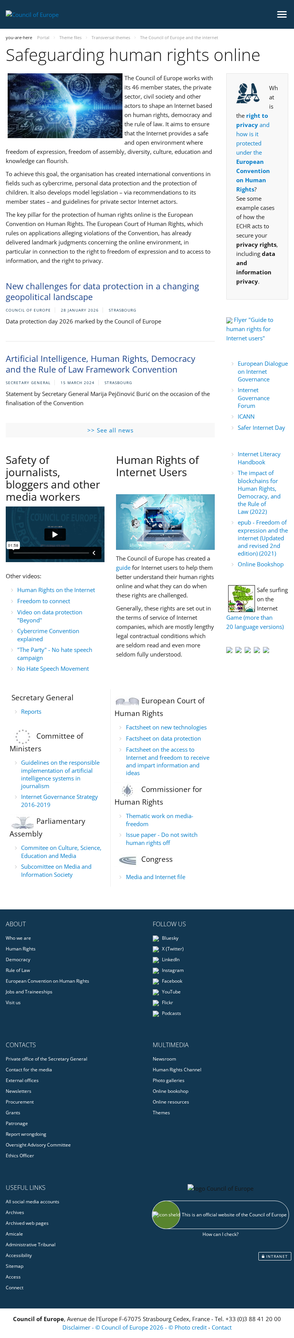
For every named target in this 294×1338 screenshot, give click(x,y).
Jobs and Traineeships (29, 991)
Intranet (276, 1256)
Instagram (172, 970)
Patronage (17, 1123)
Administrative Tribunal (31, 1244)
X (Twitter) (172, 948)
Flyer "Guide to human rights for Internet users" (249, 329)
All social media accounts (32, 1201)
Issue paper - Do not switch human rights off (162, 838)
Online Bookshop (261, 564)
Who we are (18, 938)
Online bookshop (170, 1091)
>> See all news (110, 430)
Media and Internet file (155, 877)
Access (13, 1277)
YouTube (171, 991)
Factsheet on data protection (163, 738)
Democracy (18, 959)
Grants (13, 1112)
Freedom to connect (43, 601)
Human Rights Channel (177, 1069)
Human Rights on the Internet (56, 590)
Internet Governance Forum (254, 397)
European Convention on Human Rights (47, 981)
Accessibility (19, 1255)
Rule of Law (18, 970)
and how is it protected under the (253, 152)
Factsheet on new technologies (166, 727)
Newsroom (164, 1059)
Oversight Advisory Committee (38, 1145)
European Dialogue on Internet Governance (263, 371)
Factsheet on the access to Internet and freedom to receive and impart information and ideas (167, 761)
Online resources (171, 1102)
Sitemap (14, 1266)
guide (123, 567)
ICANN (246, 416)
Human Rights (21, 948)
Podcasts (171, 1013)
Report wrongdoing (26, 1134)
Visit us (13, 1002)
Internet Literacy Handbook (259, 458)
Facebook (171, 981)
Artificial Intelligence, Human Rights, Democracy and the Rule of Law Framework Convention (100, 364)
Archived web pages (27, 1223)
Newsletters (18, 1091)
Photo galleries (169, 1080)
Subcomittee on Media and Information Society (56, 870)
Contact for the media (29, 1069)
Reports (31, 711)
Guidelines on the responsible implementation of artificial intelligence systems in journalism (60, 774)
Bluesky (169, 938)
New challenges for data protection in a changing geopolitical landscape (102, 291)
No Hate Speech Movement (53, 668)
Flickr (167, 1002)
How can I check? (220, 1234)
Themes (161, 1112)
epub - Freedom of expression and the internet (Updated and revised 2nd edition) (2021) (263, 537)
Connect (14, 1287)
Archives (15, 1212)
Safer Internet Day (261, 427)
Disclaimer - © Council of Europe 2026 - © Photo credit (135, 1327)
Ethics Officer (20, 1155)
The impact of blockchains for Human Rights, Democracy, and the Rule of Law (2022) (259, 492)
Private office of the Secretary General (46, 1059)
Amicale (14, 1234)
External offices (22, 1080)
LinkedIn (170, 959)
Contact (222, 1327)
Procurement (20, 1102)
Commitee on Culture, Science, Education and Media (61, 852)
